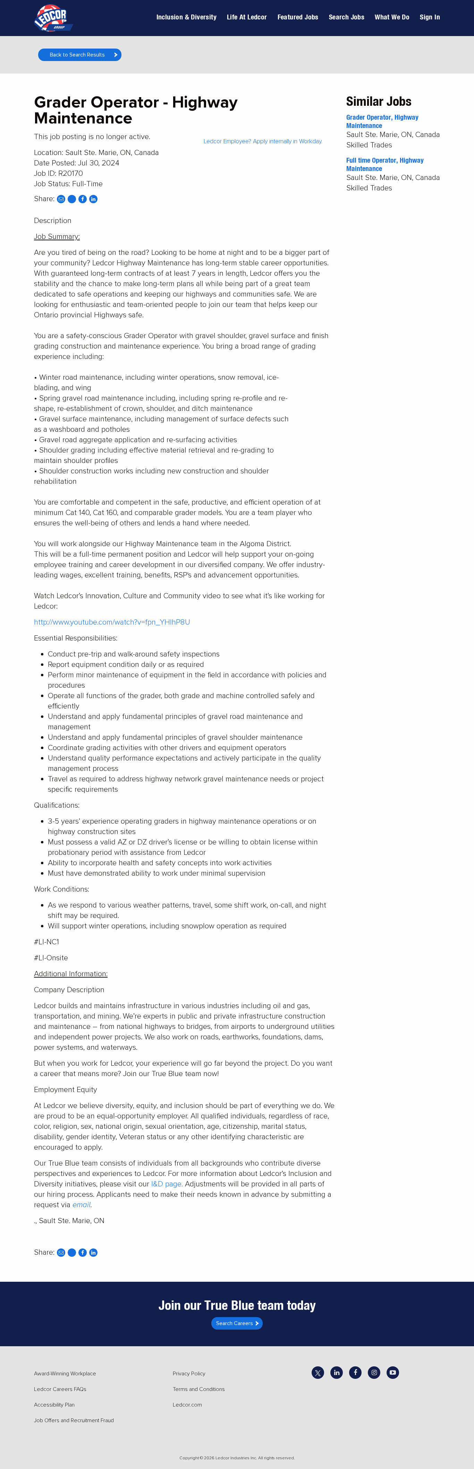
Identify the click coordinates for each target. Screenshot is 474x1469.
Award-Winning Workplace (65, 1373)
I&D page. (167, 1184)
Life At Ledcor (247, 16)
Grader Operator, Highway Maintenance (382, 121)
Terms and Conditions (199, 1389)
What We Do (392, 16)
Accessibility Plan (54, 1404)
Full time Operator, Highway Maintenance (385, 164)
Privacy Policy (189, 1373)
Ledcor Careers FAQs (60, 1389)
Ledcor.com (187, 1404)
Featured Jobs (298, 16)
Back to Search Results (77, 54)
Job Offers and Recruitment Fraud (74, 1420)
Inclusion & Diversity (186, 16)
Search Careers (234, 1323)
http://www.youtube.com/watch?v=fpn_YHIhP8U (112, 622)
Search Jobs (346, 16)
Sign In (430, 16)
